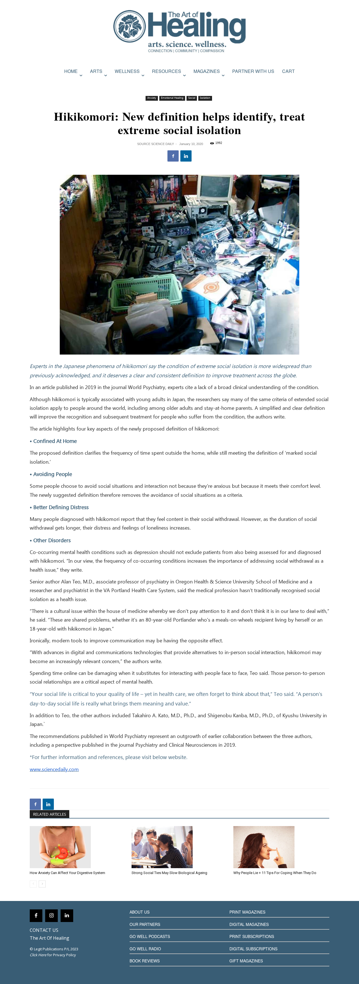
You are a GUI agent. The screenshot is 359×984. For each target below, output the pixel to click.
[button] (323, 83)
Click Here (38, 954)
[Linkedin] (186, 156)
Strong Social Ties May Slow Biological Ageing (169, 873)
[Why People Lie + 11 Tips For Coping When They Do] (281, 847)
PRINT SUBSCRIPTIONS (251, 936)
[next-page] (42, 884)
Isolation (205, 98)
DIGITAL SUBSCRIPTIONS (253, 948)
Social (191, 98)
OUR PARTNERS (145, 924)
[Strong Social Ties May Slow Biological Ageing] (179, 847)
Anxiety (151, 98)
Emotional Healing (172, 98)
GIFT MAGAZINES (246, 961)
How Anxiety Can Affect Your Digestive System (67, 873)
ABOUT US (139, 912)
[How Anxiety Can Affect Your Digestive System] (78, 847)
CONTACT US (44, 930)
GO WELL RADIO (145, 948)
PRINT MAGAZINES (247, 912)
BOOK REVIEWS (145, 961)
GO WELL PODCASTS (150, 936)
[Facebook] (173, 156)
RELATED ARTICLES (49, 814)
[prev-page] (33, 884)
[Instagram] (51, 915)
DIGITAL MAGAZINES (249, 924)
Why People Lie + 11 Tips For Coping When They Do (274, 873)
